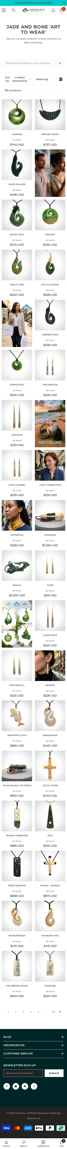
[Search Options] (61, 63)
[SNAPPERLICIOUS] (17, 715)
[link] (23, 1143)
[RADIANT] (50, 215)
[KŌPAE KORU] (17, 365)
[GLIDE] (50, 565)
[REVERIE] (50, 665)
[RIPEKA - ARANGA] (50, 866)
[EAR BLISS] (17, 415)
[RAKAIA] (17, 565)
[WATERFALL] (17, 515)
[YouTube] (25, 1086)
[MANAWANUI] (50, 715)
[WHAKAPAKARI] (17, 916)
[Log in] (53, 10)
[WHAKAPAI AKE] (50, 916)
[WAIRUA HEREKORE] (17, 816)
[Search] (14, 10)
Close (64, 3)
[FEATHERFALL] (17, 665)
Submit (54, 1073)
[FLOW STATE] (50, 615)
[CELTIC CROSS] (50, 766)
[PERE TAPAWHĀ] (17, 866)
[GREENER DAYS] (50, 315)
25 (53, 1011)
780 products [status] (12, 90)
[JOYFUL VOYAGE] (50, 265)
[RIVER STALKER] (17, 164)
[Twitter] (34, 1086)
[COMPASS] (17, 114)
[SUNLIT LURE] (17, 265)
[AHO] (50, 816)
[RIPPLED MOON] (50, 114)
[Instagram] (16, 1086)
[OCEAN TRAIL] (17, 215)
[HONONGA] (50, 515)
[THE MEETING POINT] (17, 966)
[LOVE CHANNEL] (17, 465)
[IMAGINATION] (50, 365)
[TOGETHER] (50, 966)
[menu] (4, 10)
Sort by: (16, 79)
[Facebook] (6, 1086)
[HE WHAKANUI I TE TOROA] (17, 766)
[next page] (60, 1011)
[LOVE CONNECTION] (50, 465)
